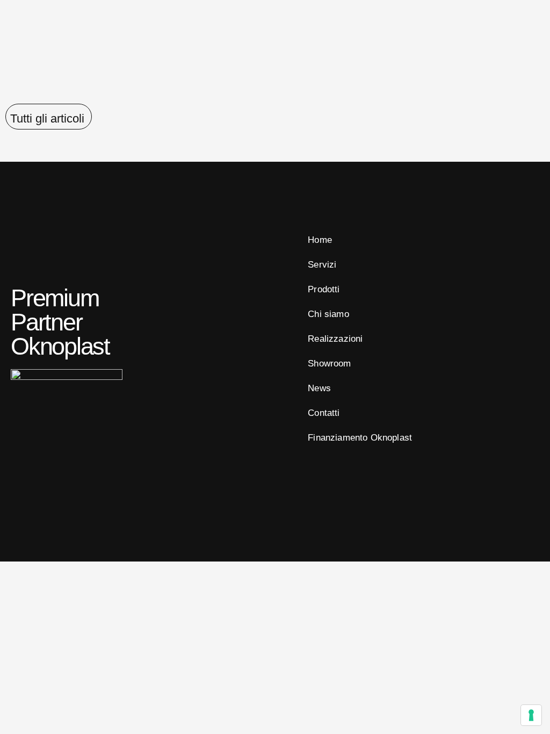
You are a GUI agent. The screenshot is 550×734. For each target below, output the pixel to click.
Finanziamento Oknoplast (360, 438)
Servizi (322, 265)
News (319, 388)
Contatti (323, 413)
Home (320, 240)
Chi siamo (328, 314)
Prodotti (323, 289)
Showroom (329, 363)
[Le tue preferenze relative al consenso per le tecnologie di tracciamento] (531, 715)
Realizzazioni (335, 339)
